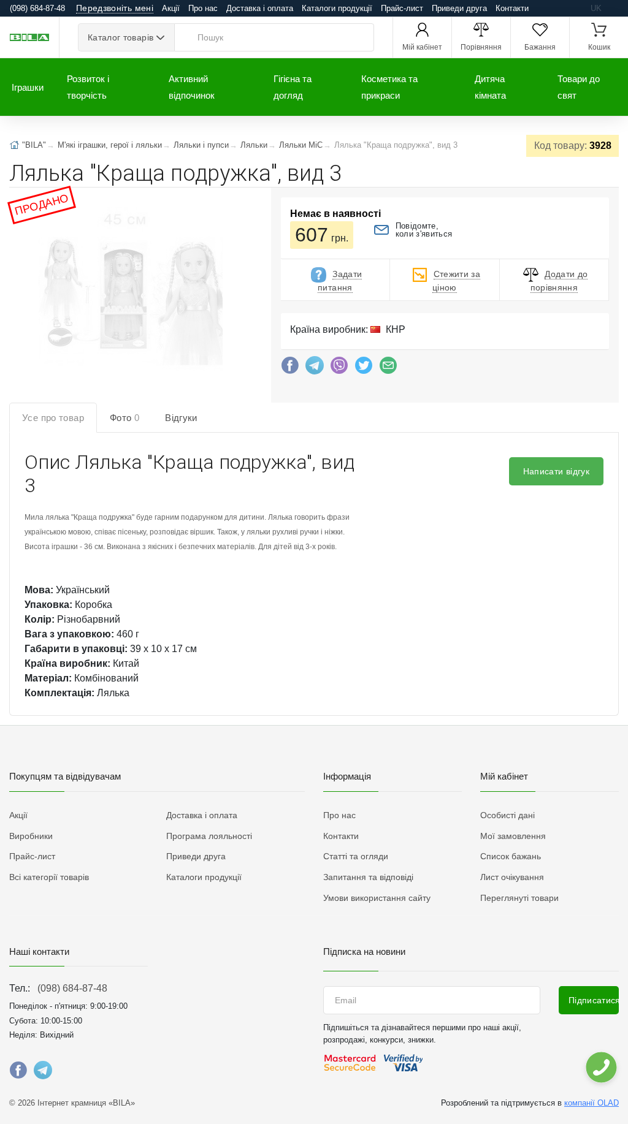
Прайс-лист (402, 8)
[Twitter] (363, 368)
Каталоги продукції (337, 8)
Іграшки (28, 87)
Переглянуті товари (519, 898)
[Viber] (339, 368)
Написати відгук (556, 471)
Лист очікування (512, 877)
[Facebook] (290, 368)
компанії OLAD (591, 1102)
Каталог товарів (120, 37)
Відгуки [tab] (181, 417)
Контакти (512, 8)
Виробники (31, 836)
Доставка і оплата (259, 8)
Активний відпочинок (192, 87)
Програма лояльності (209, 836)
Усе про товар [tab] (53, 417)
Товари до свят (578, 87)
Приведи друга (459, 8)
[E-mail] (388, 368)
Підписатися (594, 1000)
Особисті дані (507, 815)
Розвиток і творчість (88, 87)
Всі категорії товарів (49, 877)
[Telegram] (314, 368)
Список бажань (510, 856)
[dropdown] (601, 1067)
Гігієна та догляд (293, 87)
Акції (171, 8)
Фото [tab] (124, 417)
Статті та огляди (355, 856)
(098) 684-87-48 (72, 988)
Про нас (203, 8)
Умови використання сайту (377, 898)
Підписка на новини (364, 951)
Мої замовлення (513, 836)
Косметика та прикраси (389, 87)
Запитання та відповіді (368, 877)
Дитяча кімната (490, 87)
